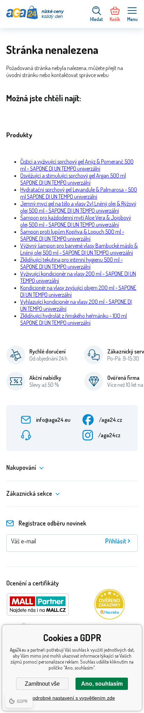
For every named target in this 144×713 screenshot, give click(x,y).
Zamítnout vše (42, 684)
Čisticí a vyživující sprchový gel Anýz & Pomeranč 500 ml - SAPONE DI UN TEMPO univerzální (77, 165)
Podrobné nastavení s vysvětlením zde (72, 698)
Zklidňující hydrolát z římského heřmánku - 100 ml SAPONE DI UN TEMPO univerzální (73, 319)
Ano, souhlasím (102, 684)
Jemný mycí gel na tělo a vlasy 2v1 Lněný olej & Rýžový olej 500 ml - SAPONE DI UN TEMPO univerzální (78, 207)
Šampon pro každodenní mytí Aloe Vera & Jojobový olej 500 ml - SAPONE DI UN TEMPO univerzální (75, 221)
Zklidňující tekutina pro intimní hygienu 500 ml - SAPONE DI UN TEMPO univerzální (71, 263)
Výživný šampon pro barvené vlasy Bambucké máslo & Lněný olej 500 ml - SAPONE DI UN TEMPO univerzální (79, 249)
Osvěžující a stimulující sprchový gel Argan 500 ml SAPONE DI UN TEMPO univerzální (73, 179)
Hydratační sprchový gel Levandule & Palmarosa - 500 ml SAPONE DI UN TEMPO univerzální (78, 193)
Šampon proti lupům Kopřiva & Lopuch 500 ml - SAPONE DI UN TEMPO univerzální (72, 235)
